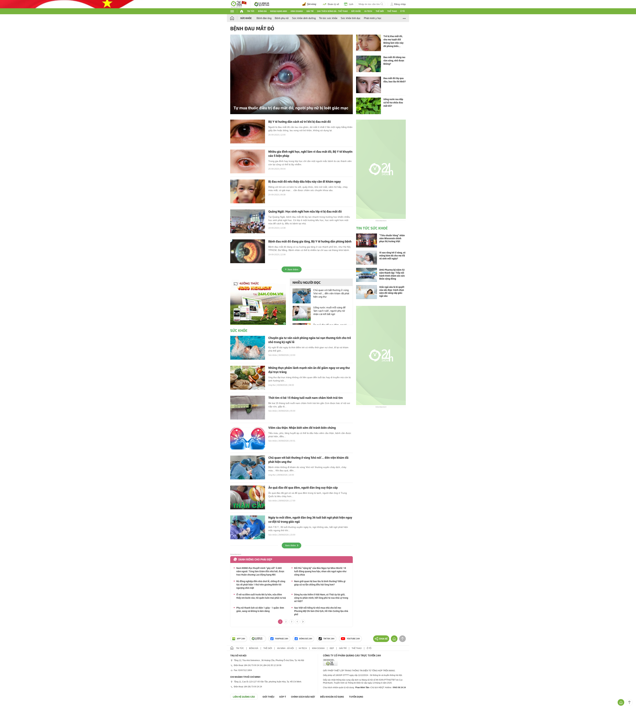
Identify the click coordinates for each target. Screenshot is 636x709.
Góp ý (282, 696)
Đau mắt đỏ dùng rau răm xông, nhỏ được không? (394, 60)
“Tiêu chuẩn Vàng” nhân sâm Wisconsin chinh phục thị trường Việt (392, 238)
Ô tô (402, 11)
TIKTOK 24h (328, 639)
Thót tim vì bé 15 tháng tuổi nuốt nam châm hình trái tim (305, 397)
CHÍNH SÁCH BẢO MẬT (303, 696)
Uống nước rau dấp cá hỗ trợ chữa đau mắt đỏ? (393, 102)
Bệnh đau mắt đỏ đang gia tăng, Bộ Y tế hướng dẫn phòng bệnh (309, 241)
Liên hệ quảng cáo (244, 696)
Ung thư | (272, 385)
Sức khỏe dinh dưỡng (304, 18)
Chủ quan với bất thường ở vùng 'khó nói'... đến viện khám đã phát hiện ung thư (331, 293)
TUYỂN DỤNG (356, 696)
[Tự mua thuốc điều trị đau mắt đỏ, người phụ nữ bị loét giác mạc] (291, 74)
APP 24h (241, 639)
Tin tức (250, 11)
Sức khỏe (356, 11)
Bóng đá (262, 11)
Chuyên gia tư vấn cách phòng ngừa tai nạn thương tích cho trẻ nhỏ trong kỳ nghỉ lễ (309, 340)
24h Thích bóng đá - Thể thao (332, 11)
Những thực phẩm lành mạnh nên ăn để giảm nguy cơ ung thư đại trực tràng (309, 370)
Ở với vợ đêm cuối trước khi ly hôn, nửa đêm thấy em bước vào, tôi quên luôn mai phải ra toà (261, 596)
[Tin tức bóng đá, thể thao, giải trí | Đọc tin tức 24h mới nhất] (238, 3)
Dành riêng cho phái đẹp (255, 559)
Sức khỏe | (273, 355)
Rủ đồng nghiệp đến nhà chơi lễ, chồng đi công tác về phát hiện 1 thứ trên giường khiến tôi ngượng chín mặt (260, 584)
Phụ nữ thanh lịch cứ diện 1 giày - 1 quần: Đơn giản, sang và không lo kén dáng (260, 609)
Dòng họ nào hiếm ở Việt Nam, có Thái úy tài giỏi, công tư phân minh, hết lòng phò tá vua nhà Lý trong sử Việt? (321, 597)
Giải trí (309, 11)
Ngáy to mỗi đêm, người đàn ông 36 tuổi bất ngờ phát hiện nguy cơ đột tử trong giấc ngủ (310, 519)
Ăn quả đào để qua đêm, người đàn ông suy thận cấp (303, 487)
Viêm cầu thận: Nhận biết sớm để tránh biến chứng (302, 427)
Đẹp (332, 648)
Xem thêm (293, 269)
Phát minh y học (372, 18)
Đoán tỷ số (333, 4)
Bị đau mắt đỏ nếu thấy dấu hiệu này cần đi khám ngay (304, 181)
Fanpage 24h (281, 639)
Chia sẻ (383, 638)
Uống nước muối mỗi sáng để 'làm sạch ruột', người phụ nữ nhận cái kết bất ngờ (329, 310)
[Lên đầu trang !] (629, 702)
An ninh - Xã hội (285, 648)
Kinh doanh (297, 11)
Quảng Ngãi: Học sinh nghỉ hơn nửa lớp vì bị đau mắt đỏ (305, 211)
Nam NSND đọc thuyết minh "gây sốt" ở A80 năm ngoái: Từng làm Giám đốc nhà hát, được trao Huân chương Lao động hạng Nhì (260, 571)
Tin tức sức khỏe (328, 18)
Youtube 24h (353, 639)
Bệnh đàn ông (264, 18)
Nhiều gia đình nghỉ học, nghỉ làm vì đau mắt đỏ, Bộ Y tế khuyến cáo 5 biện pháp (310, 153)
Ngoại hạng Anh (278, 11)
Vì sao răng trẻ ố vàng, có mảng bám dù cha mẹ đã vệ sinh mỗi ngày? (392, 255)
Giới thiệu (268, 696)
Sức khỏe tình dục (351, 18)
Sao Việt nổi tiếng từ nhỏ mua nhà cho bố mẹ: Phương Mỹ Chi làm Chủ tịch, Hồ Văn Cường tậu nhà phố (321, 611)
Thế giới (380, 11)
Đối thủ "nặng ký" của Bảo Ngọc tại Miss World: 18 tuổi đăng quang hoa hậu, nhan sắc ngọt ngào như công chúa (320, 571)
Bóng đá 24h (305, 639)
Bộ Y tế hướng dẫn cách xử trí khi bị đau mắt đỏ (299, 121)
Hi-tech (368, 11)
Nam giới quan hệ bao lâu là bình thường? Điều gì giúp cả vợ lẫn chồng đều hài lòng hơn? (319, 583)
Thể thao (392, 11)
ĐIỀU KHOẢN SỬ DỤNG (332, 696)
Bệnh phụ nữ (282, 18)
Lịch (351, 4)
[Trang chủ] (235, 18)
